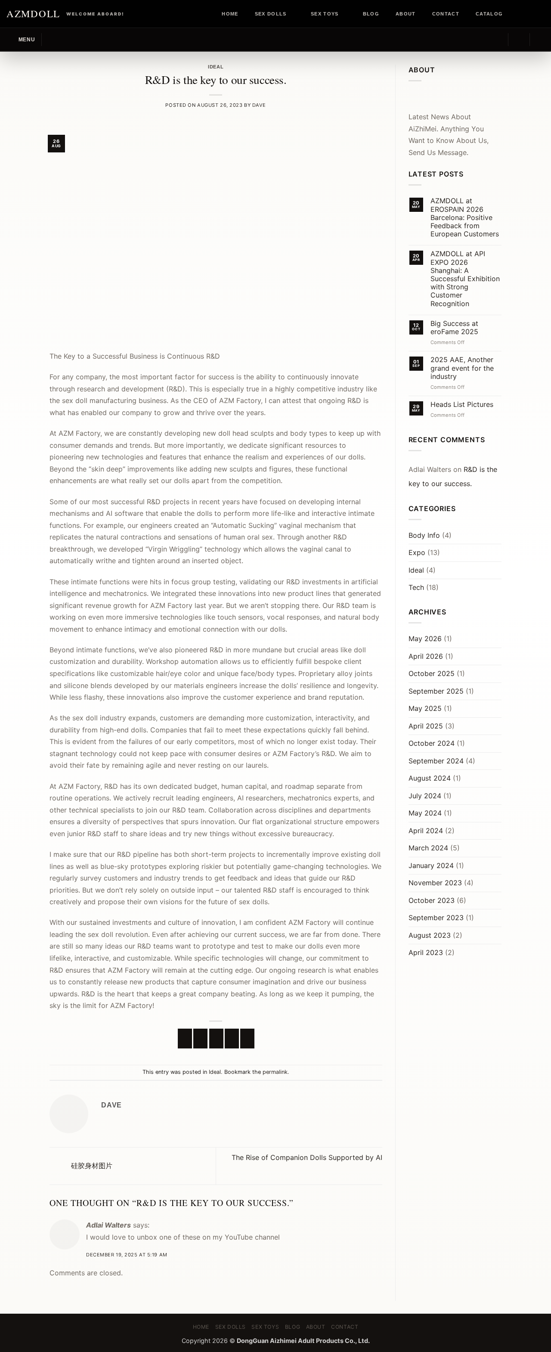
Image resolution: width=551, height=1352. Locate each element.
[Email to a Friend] (216, 1038)
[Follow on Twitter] (532, 14)
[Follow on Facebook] (515, 14)
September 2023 (436, 917)
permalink (275, 1072)
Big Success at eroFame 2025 (454, 327)
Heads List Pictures (461, 404)
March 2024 (428, 847)
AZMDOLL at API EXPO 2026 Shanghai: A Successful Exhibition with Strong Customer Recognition (465, 278)
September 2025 (436, 691)
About (406, 13)
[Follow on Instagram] (523, 14)
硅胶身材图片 (90, 1165)
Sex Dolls (271, 13)
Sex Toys (325, 13)
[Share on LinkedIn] (247, 1038)
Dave (259, 105)
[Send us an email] (540, 14)
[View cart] (540, 39)
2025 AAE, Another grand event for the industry (462, 368)
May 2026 (425, 638)
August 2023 (430, 935)
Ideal (215, 66)
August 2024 (430, 778)
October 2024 (432, 743)
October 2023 (432, 900)
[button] (20, 39)
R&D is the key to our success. (453, 476)
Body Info (424, 535)
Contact (445, 13)
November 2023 (435, 882)
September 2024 (436, 761)
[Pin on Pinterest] (232, 1038)
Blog (371, 13)
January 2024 (431, 865)
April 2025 (426, 726)
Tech (416, 587)
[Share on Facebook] (185, 1038)
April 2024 (426, 830)
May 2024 (425, 813)
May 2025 (425, 708)
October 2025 (432, 673)
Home (230, 13)
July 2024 (425, 795)
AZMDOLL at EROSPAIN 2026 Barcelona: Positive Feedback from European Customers (464, 217)
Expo (417, 552)
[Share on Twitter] (200, 1038)
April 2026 (426, 656)
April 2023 (426, 952)
